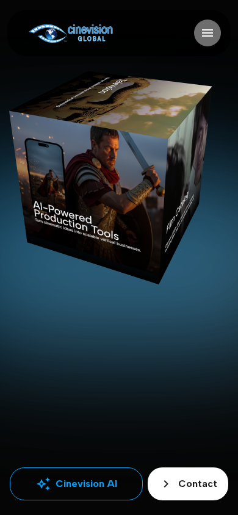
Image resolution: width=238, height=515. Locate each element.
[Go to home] (70, 33)
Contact (188, 484)
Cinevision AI (76, 484)
